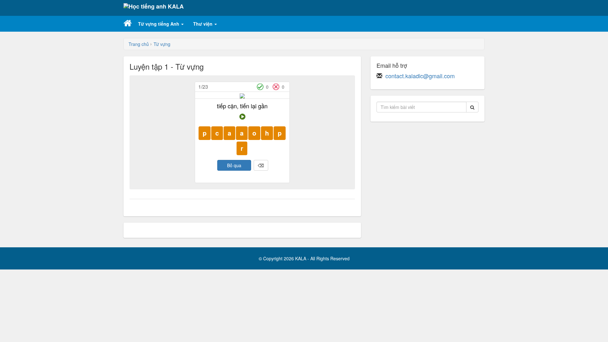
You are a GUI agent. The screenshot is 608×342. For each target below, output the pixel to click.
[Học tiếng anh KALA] (153, 8)
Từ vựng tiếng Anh (159, 24)
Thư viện (203, 24)
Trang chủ (139, 44)
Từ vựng (162, 44)
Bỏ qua (234, 165)
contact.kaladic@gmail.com (420, 76)
